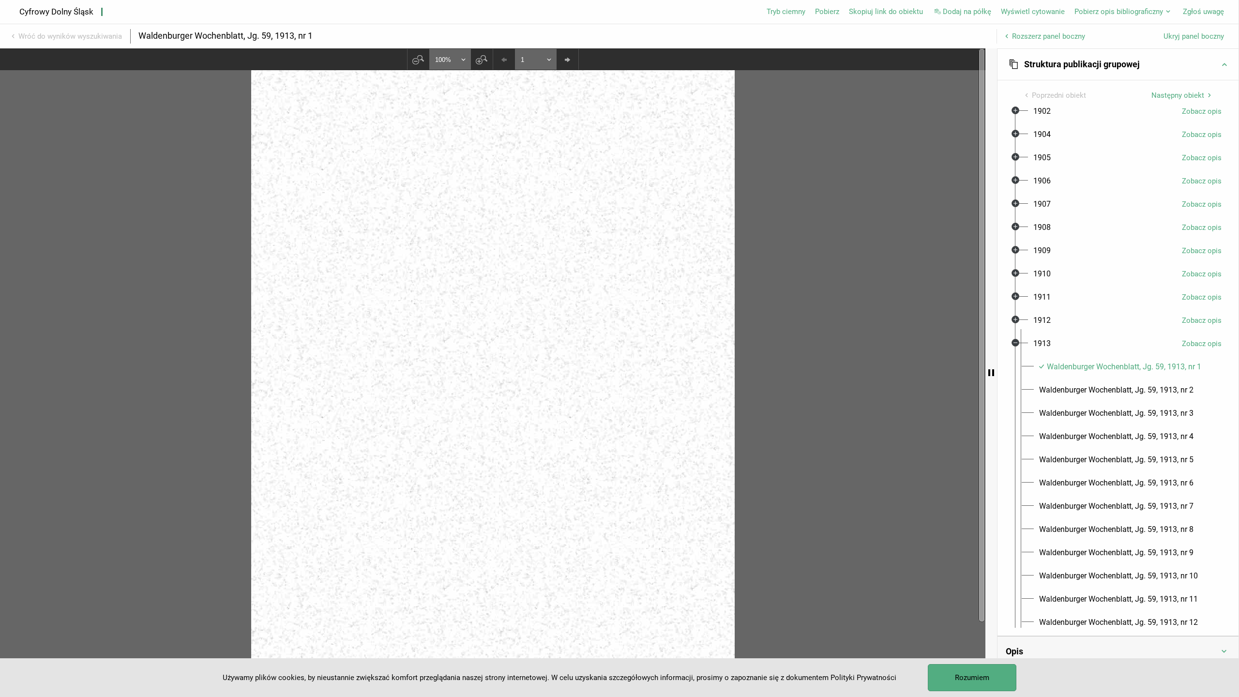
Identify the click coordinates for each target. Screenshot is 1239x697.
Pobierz (827, 11)
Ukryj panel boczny (1193, 36)
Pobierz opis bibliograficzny (1118, 11)
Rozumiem (972, 677)
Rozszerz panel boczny (1048, 36)
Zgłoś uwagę (1203, 11)
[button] (1118, 64)
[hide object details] (991, 372)
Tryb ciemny (786, 11)
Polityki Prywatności (863, 677)
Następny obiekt (1177, 95)
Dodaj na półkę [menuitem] (967, 11)
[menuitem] (1042, 111)
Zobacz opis (1202, 111)
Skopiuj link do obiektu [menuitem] (886, 11)
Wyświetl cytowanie (1033, 11)
